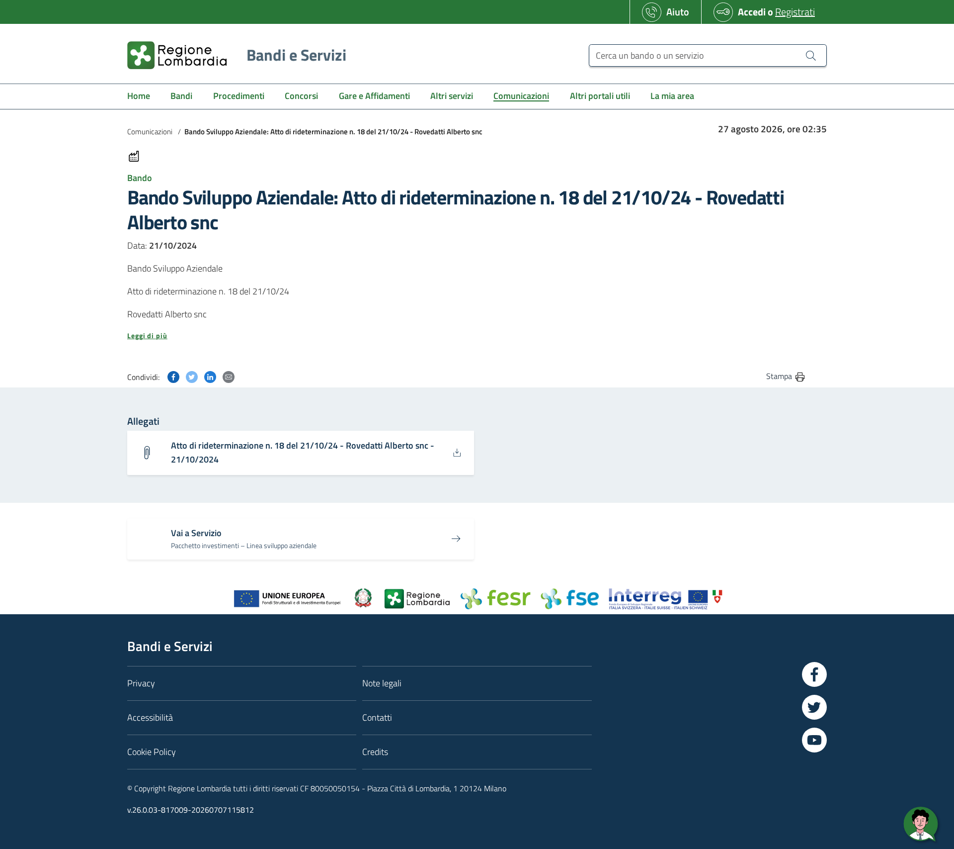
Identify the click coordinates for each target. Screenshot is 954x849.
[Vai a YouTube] (814, 740)
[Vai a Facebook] (814, 674)
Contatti (377, 717)
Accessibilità (150, 717)
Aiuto (677, 11)
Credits (375, 751)
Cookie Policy (151, 751)
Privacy (141, 683)
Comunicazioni (149, 131)
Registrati (795, 11)
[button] (466, 335)
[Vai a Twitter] (814, 707)
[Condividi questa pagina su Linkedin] (210, 375)
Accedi (752, 11)
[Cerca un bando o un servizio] (811, 55)
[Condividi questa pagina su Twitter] (192, 375)
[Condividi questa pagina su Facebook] (173, 375)
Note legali (381, 683)
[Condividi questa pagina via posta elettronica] (229, 375)
